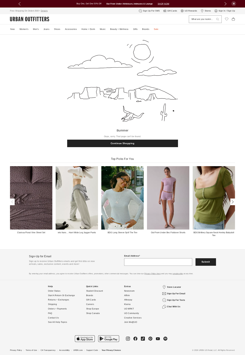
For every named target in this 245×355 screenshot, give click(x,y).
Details (44, 11)
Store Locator (174, 287)
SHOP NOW (163, 4)
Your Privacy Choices (111, 350)
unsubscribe (177, 274)
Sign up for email (176, 293)
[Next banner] (225, 4)
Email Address (131, 256)
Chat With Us (173, 306)
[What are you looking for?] (218, 19)
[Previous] (13, 202)
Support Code (92, 350)
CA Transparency (48, 350)
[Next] (232, 202)
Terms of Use (31, 350)
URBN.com (78, 350)
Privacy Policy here (152, 274)
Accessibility (64, 350)
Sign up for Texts (176, 300)
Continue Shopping (122, 143)
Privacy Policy (16, 350)
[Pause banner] (234, 4)
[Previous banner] (19, 4)
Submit (206, 261)
